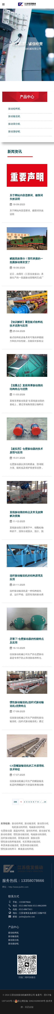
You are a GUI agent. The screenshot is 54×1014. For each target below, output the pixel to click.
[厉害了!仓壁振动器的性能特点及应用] (27, 609)
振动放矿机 (44, 831)
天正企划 (29, 1007)
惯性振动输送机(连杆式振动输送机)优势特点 (27, 704)
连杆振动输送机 (8, 838)
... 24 (44, 801)
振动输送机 (14, 116)
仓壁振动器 (6, 831)
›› (40, 801)
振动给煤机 (6, 834)
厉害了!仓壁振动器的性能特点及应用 (27, 640)
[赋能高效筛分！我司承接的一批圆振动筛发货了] (27, 229)
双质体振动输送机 (29, 845)
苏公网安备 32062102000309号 (31, 1001)
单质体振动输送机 (10, 845)
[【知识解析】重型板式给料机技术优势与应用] (27, 292)
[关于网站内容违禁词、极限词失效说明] (27, 165)
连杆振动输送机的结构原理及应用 (26, 577)
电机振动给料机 (20, 827)
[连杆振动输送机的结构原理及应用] (27, 546)
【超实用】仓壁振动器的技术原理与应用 (26, 450)
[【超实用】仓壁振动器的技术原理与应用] (27, 419)
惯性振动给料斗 (8, 849)
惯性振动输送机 (21, 834)
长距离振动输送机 (31, 841)
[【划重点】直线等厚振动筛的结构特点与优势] (27, 355)
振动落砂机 (14, 131)
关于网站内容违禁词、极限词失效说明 (26, 197)
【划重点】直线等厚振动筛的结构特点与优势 (26, 387)
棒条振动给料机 (26, 849)
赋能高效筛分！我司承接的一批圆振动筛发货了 (26, 260)
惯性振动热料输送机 (11, 841)
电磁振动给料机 (37, 827)
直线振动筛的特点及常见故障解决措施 (26, 514)
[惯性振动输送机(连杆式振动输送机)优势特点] (27, 672)
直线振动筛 (23, 838)
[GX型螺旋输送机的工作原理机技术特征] (27, 736)
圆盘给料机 (19, 831)
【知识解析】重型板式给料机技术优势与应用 (26, 324)
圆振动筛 (35, 838)
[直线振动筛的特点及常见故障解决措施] (27, 482)
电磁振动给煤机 (38, 834)
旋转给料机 (32, 831)
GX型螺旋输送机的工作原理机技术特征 (27, 767)
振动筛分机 (14, 124)
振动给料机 (14, 108)
